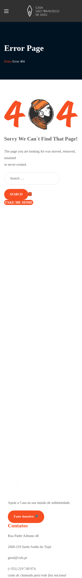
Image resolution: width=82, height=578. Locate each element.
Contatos (18, 525)
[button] (26, 516)
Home (8, 61)
